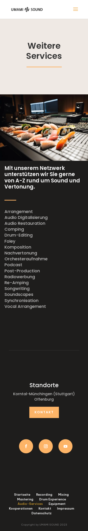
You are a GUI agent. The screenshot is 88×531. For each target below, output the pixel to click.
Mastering (25, 499)
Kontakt (44, 412)
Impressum (65, 508)
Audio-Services (30, 504)
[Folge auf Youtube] (65, 446)
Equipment (57, 504)
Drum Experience (52, 499)
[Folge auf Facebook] (26, 446)
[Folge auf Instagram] (46, 446)
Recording (44, 494)
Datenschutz (41, 513)
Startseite (22, 494)
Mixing (63, 494)
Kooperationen (21, 508)
